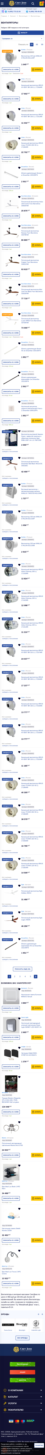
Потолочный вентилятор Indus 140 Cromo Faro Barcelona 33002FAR (32, 204)
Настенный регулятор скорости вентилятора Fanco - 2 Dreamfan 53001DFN (32, 408)
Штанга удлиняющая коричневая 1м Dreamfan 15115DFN (30, 379)
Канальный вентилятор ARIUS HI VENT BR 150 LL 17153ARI (32, 731)
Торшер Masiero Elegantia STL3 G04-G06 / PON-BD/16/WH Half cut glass (11, 1100)
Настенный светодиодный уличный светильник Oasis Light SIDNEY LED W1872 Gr (31, 1025)
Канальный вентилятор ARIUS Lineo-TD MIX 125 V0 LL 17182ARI (32, 865)
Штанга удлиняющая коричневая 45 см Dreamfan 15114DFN (31, 946)
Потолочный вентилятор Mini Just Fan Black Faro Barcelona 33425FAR (32, 291)
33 (32, 44)
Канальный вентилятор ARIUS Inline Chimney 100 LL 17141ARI (32, 625)
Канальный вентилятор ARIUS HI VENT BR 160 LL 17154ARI (32, 705)
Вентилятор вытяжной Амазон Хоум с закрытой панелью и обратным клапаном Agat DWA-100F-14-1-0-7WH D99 (32, 437)
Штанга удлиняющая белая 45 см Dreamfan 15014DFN (31, 350)
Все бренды (22, 1338)
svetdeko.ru (20, 1444)
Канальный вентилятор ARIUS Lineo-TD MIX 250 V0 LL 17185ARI (32, 812)
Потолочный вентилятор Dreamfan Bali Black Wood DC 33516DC (31, 463)
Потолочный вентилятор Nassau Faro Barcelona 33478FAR (30, 233)
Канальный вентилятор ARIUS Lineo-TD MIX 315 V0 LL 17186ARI (32, 785)
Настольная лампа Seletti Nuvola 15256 (11, 1229)
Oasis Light (24, 1017)
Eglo (22, 884)
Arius (23, 79)
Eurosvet (24, 988)
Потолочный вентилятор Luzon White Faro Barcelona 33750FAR (31, 321)
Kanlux (23, 49)
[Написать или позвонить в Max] (3, 11)
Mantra (4, 1138)
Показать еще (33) (22, 969)
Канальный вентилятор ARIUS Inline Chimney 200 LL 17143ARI (32, 571)
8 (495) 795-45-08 (35, 11)
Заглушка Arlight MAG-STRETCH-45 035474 (29, 1054)
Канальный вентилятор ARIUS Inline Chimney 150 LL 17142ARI (32, 598)
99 (42, 44)
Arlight (23, 1047)
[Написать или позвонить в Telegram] (6, 11)
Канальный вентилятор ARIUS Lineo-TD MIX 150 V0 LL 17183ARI (32, 839)
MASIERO (5, 1092)
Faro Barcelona (26, 196)
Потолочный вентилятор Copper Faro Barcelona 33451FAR (30, 262)
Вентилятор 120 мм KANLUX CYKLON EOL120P (31, 57)
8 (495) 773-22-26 (14, 11)
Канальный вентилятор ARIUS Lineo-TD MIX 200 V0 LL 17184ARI (32, 145)
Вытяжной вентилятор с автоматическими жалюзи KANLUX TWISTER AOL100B (31, 491)
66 (37, 44)
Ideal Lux (5, 1181)
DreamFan (24, 167)
